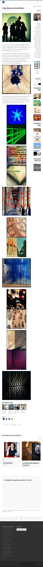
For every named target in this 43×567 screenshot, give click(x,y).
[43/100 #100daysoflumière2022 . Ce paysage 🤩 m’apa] (39, 62)
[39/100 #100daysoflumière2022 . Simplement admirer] (35, 66)
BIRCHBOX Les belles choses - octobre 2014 (7, 532)
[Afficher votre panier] (37, 2)
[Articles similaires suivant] (39, 438)
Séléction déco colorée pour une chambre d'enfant (8, 539)
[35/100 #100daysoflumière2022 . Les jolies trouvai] (39, 66)
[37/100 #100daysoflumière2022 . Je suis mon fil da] (35, 62)
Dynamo (22, 44)
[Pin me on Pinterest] (38, 6)
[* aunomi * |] (3, 2)
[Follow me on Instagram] (36, 6)
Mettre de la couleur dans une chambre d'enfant (7, 529)
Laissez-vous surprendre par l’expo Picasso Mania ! (17, 412)
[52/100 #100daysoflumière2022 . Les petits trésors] (35, 68)
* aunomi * (6, 563)
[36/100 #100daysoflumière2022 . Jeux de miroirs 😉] (37, 68)
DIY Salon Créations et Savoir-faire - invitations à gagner (7, 535)
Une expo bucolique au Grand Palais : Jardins (4, 412)
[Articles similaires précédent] (37, 438)
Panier (4, 545)
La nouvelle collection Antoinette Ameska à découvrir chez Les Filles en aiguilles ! (7, 552)
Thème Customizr (16, 565)
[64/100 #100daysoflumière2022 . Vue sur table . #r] (39, 64)
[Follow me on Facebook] (34, 6)
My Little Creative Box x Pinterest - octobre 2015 (7, 548)
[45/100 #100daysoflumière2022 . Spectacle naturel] (35, 64)
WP (6, 565)
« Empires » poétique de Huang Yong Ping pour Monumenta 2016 (11, 412)
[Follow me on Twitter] (40, 6)
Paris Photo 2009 (7, 463)
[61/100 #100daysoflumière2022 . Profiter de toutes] (37, 62)
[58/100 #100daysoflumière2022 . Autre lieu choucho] (39, 68)
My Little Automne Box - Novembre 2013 (7, 542)
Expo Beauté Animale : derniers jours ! (23, 411)
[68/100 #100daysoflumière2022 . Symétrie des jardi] (37, 66)
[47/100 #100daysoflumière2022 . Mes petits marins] (37, 64)
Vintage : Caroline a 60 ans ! (8, 544)
